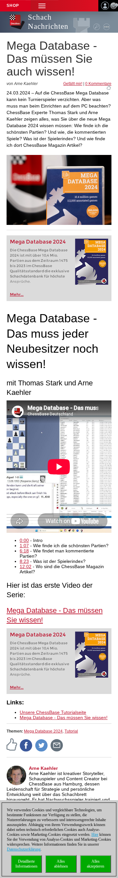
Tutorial (71, 731)
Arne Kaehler (43, 768)
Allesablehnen (61, 864)
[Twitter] (41, 745)
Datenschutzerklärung (24, 849)
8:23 (24, 561)
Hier (94, 834)
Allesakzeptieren (95, 864)
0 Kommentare (98, 83)
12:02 (25, 566)
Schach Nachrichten (48, 21)
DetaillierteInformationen (26, 864)
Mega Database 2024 (38, 242)
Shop (13, 5)
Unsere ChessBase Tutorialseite (53, 712)
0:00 (24, 540)
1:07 (24, 545)
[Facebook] (26, 745)
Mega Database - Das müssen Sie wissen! (64, 717)
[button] (41, 5)
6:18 (24, 550)
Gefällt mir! (72, 83)
